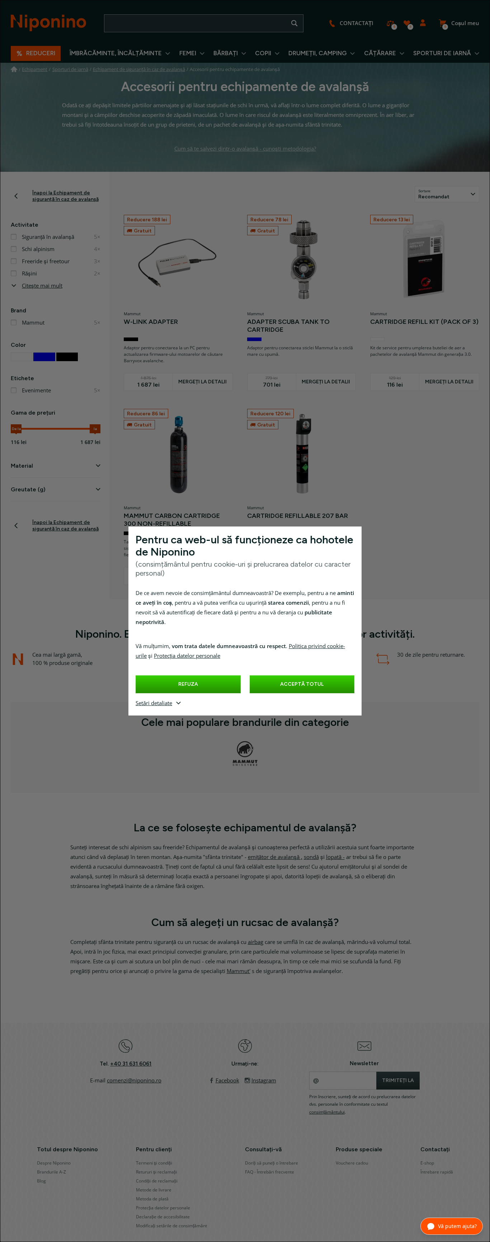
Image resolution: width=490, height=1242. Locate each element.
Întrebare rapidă (436, 1172)
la (95, 428)
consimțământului (327, 1112)
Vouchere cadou (352, 1163)
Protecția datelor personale (187, 656)
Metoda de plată (152, 1199)
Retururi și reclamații (156, 1172)
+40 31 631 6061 (130, 1064)
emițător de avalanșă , (275, 857)
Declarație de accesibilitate (163, 1217)
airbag (255, 942)
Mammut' (238, 971)
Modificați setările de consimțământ (171, 1226)
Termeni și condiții (154, 1163)
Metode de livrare (153, 1190)
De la (16, 428)
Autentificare (423, 23)
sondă (311, 857)
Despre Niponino (54, 1163)
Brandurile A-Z (51, 1172)
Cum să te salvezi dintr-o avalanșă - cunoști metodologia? (245, 149)
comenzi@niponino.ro (134, 1081)
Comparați (390, 23)
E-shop (427, 1163)
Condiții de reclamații (157, 1181)
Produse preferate (407, 23)
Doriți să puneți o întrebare (271, 1163)
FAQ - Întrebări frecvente (269, 1172)
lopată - (335, 857)
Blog (41, 1181)
